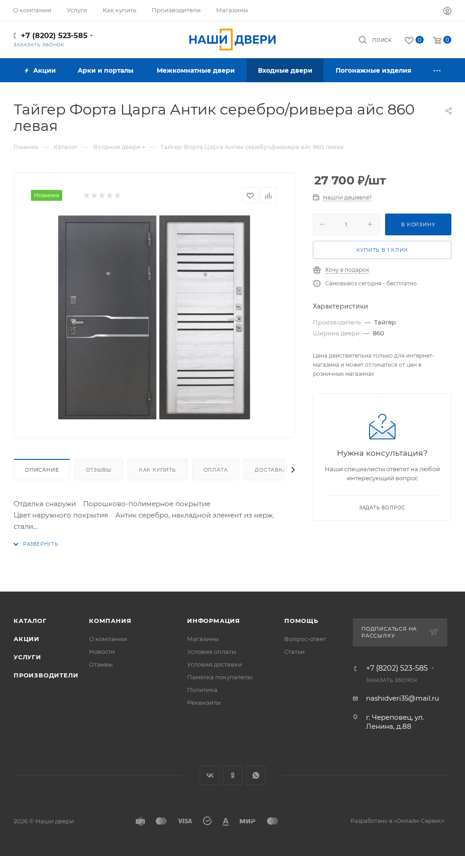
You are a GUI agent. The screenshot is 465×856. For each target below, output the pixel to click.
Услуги (27, 657)
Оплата (215, 470)
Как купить (157, 470)
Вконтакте (209, 775)
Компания (110, 620)
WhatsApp (256, 775)
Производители (46, 675)
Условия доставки (214, 664)
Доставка (271, 470)
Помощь (301, 620)
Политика (202, 689)
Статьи (294, 651)
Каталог (30, 620)
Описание (42, 470)
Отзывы (99, 470)
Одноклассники (232, 775)
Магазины (203, 638)
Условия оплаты (211, 651)
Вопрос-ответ (305, 638)
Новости (102, 651)
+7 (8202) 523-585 (54, 35)
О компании (108, 638)
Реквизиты (204, 702)
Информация (213, 620)
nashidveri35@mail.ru (402, 698)
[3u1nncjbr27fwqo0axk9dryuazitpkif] (154, 317)
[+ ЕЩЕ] (437, 70)
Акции (27, 638)
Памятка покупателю (219, 677)
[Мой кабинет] (447, 12)
